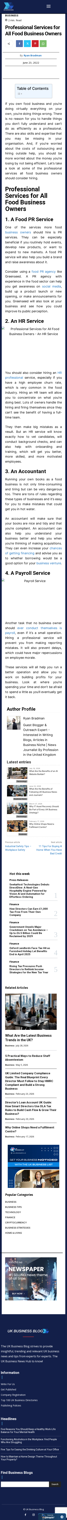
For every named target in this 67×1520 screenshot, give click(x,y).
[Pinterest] (35, 43)
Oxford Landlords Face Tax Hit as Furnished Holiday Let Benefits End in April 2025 (29, 951)
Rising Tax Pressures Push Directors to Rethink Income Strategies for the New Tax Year (28, 969)
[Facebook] (19, 43)
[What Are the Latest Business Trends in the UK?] (31, 1012)
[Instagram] (33, 1515)
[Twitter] (27, 43)
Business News (20, 799)
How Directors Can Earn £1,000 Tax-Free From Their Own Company (28, 912)
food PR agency (44, 271)
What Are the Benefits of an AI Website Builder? (43, 772)
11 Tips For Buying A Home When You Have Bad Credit (49, 850)
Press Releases (18, 880)
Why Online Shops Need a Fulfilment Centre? (41, 825)
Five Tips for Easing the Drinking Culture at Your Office (30, 1449)
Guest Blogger (33, 725)
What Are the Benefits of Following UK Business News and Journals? (43, 791)
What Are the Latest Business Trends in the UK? (28, 1037)
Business (11, 15)
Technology (21, 781)
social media (51, 286)
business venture (48, 563)
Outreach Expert (35, 730)
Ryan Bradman (33, 55)
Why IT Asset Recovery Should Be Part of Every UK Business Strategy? (44, 809)
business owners (18, 232)
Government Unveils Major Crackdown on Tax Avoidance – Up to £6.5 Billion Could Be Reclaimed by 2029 (28, 931)
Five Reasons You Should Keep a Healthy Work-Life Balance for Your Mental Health (28, 1430)
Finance (14, 904)
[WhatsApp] (43, 43)
